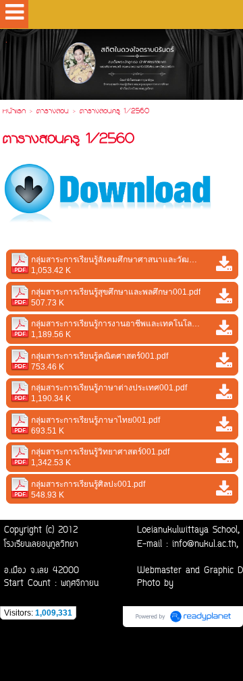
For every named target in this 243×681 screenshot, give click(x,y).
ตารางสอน (52, 112)
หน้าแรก (14, 112)
